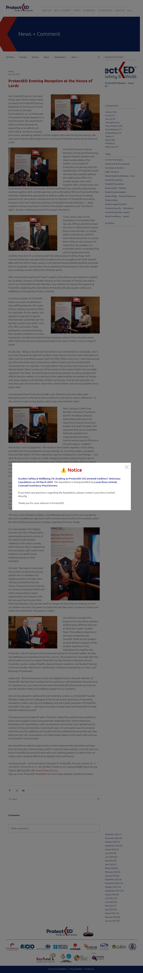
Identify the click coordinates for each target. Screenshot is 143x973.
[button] (127, 467)
